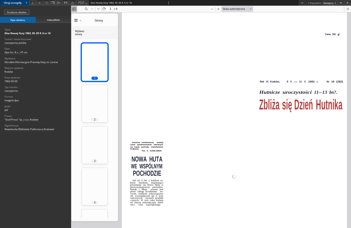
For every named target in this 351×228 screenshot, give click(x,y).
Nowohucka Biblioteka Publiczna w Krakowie (29, 129)
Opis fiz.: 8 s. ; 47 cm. (16, 52)
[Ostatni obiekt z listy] (341, 2)
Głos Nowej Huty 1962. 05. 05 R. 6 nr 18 (27, 33)
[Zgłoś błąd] (72, 2)
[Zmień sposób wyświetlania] (52, 2)
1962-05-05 (10, 81)
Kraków (8, 71)
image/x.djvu (11, 100)
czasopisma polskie (15, 43)
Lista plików (53, 19)
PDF (81, 2)
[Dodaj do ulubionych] (46, 2)
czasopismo (11, 90)
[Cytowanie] (65, 2)
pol (6, 110)
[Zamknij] (347, 2)
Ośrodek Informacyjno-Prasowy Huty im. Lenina (31, 62)
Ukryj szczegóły (13, 2)
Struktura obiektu (16, 12)
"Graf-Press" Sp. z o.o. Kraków (21, 119)
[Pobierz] (32, 2)
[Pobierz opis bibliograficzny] (58, 3)
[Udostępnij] (39, 2)
